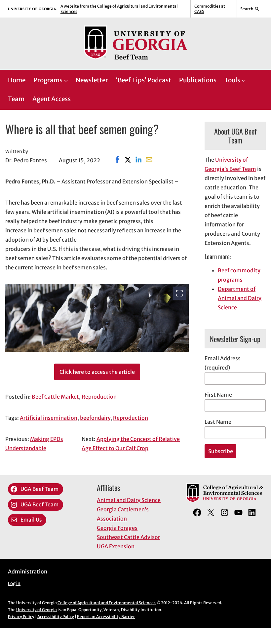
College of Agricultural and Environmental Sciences (107, 602)
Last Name (218, 421)
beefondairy (95, 417)
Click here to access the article (97, 372)
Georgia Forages (117, 528)
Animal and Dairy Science (129, 500)
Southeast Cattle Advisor (128, 537)
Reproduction (99, 396)
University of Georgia (36, 609)
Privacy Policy (21, 616)
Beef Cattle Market (55, 396)
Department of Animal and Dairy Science (239, 298)
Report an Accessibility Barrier (106, 616)
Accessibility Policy (55, 616)
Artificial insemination (48, 417)
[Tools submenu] (244, 80)
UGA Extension (116, 546)
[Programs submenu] (66, 80)
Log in (14, 583)
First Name (218, 394)
